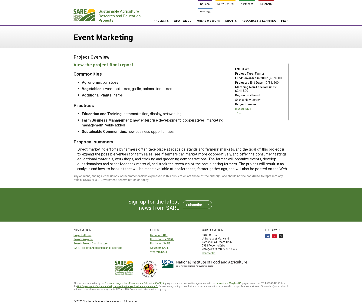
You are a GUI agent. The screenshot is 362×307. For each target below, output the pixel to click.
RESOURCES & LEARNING (259, 20)
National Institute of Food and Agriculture (134, 286)
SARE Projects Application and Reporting (98, 248)
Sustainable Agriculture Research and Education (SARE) (133, 283)
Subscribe (194, 204)
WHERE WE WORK (208, 20)
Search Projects (83, 239)
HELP (284, 20)
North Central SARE (162, 239)
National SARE (158, 235)
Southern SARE (159, 248)
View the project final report (103, 65)
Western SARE (159, 252)
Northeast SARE (160, 243)
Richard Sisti (243, 108)
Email (239, 113)
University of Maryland (227, 283)
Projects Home (82, 235)
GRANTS (231, 20)
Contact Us (209, 253)
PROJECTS (161, 20)
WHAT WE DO (183, 20)
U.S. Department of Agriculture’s (93, 286)
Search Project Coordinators (91, 243)
